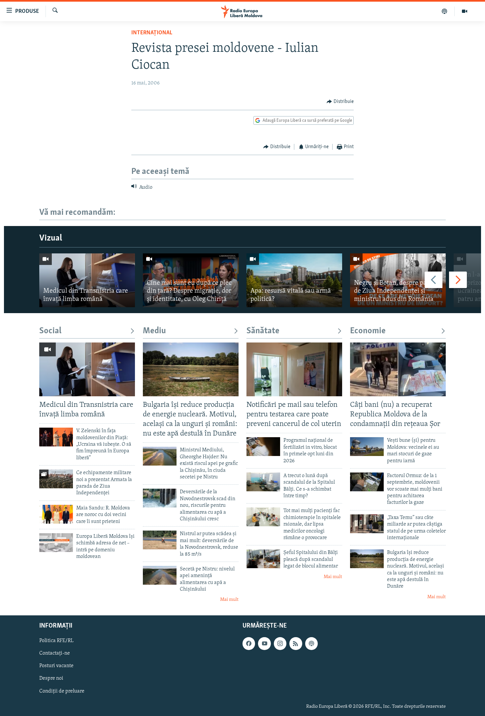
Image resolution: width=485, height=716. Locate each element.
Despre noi (51, 678)
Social (50, 331)
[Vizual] (464, 11)
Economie (368, 331)
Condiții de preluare (61, 691)
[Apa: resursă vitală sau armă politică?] (294, 280)
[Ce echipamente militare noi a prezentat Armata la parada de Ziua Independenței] (56, 479)
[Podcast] (445, 11)
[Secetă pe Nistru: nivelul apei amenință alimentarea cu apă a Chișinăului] (160, 575)
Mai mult (229, 599)
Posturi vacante (56, 665)
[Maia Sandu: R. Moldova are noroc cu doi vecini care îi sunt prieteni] (56, 514)
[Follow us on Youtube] (264, 643)
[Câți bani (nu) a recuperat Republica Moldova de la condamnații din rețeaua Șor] (398, 369)
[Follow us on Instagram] (280, 643)
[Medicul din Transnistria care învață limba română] (87, 280)
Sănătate (262, 331)
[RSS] (295, 643)
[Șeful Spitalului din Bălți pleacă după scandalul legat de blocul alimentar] (263, 558)
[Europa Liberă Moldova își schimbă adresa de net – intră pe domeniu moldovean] (56, 542)
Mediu (154, 331)
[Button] (340, 101)
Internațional (151, 33)
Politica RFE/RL (56, 640)
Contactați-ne (54, 653)
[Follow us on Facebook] (248, 643)
